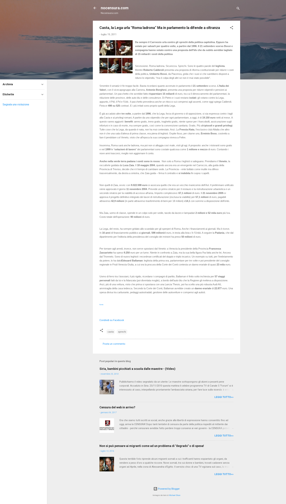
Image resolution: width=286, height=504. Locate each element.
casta (111, 331)
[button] (232, 28)
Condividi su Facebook (111, 320)
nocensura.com (114, 8)
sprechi (122, 331)
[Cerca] (238, 9)
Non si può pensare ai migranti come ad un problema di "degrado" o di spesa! (151, 446)
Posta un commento (114, 343)
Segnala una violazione (16, 104)
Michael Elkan (174, 495)
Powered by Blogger (168, 488)
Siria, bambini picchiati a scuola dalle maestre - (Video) (137, 368)
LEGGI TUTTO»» (224, 397)
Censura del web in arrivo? (117, 407)
